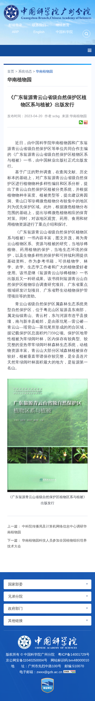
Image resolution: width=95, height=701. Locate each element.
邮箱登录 (15, 25)
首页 (10, 71)
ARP (15, 32)
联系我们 (39, 25)
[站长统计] (69, 671)
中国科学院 (64, 32)
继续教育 (62, 25)
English (39, 32)
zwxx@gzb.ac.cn (49, 672)
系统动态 (25, 71)
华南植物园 (44, 71)
